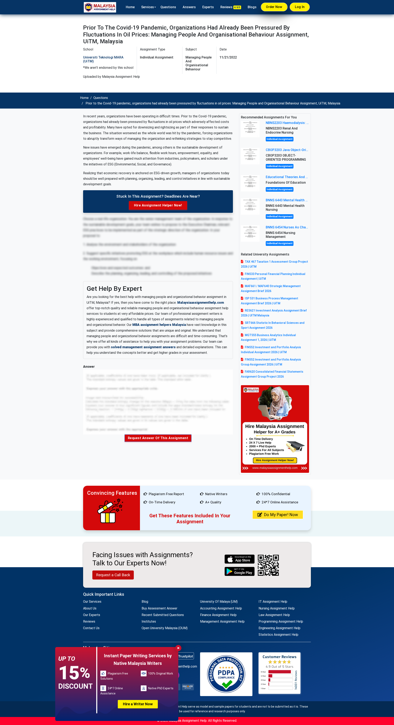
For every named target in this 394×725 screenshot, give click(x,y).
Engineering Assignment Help (279, 628)
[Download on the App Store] (239, 559)
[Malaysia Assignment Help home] (100, 7)
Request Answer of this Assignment (158, 438)
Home (130, 7)
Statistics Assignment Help (278, 635)
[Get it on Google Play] (239, 571)
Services (147, 7)
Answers (189, 7)
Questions (168, 7)
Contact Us (91, 628)
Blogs (252, 7)
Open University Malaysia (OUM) (165, 628)
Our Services (92, 602)
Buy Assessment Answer (159, 608)
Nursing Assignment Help (277, 608)
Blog (145, 602)
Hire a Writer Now (138, 704)
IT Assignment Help (273, 602)
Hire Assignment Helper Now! (158, 205)
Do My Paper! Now (281, 514)
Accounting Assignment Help (221, 608)
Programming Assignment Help (281, 621)
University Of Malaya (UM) (219, 602)
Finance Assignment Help (218, 615)
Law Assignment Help (274, 615)
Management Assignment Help (222, 621)
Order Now (274, 7)
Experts (208, 7)
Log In (300, 7)
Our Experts (91, 615)
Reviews (230, 7)
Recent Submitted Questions (163, 615)
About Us (89, 608)
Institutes (149, 621)
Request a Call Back (113, 575)
